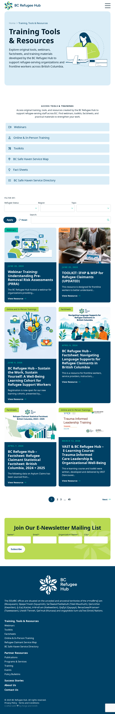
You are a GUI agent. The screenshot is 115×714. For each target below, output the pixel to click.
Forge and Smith (30, 705)
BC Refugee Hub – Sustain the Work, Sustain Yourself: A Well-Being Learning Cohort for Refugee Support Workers (29, 376)
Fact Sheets (20, 170)
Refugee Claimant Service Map (20, 642)
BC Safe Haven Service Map (31, 159)
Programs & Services (15, 661)
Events (8, 669)
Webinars (20, 127)
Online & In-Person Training (31, 138)
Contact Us (11, 689)
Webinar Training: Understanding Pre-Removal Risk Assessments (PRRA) (30, 277)
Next (105, 499)
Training (8, 665)
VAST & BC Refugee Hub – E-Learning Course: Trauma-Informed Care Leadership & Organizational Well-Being (84, 454)
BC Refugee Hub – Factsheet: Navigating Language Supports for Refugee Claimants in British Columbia (81, 359)
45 (69, 499)
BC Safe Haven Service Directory (34, 180)
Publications (11, 657)
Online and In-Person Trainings (21, 309)
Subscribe (16, 549)
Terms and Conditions (29, 703)
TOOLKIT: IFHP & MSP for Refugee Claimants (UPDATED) (82, 276)
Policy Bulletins (12, 674)
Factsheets (66, 309)
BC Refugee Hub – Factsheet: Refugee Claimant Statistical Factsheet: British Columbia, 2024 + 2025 (26, 459)
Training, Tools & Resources (21, 621)
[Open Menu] (108, 6)
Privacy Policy (10, 703)
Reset (24, 219)
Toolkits (19, 148)
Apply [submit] (10, 219)
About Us (10, 685)
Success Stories (14, 680)
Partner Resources (16, 653)
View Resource (15, 298)
